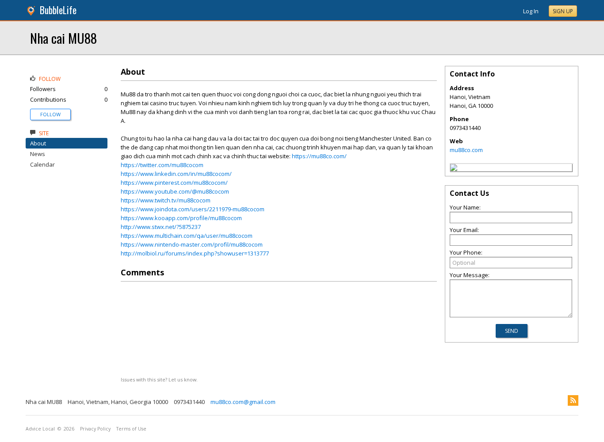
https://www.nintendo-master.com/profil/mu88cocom (192, 244)
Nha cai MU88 (63, 37)
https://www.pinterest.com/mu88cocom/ (174, 183)
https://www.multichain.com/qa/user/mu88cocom (186, 236)
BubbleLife (58, 10)
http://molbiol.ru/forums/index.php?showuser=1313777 (195, 253)
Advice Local (40, 429)
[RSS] (573, 400)
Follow (50, 114)
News (37, 154)
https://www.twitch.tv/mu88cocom (165, 200)
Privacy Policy (95, 429)
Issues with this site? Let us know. (159, 379)
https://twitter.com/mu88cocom (162, 165)
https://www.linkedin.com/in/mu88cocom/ (176, 174)
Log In (531, 11)
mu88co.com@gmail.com (242, 402)
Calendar (42, 164)
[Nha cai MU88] (453, 169)
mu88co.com (466, 150)
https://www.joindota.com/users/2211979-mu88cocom (192, 209)
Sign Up (563, 11)
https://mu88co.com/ (319, 156)
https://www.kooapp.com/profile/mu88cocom (181, 218)
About (38, 143)
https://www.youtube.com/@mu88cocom (175, 191)
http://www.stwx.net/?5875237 (161, 227)
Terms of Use (131, 429)
